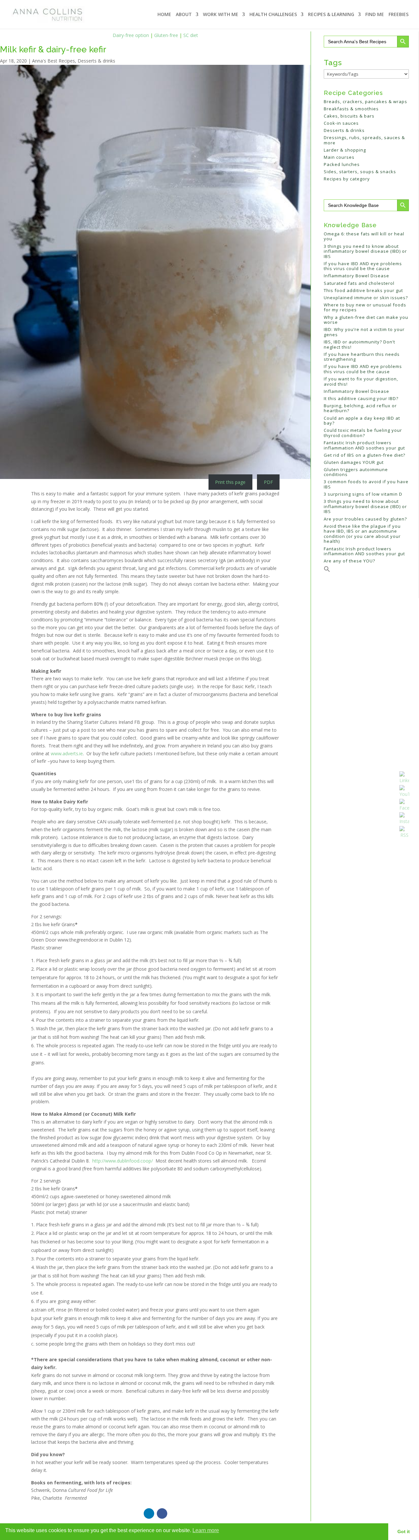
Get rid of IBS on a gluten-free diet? (364, 455)
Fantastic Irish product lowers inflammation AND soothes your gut (364, 445)
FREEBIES (399, 14)
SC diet (190, 35)
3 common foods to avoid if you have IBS (366, 484)
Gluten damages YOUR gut (354, 462)
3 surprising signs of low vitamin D (363, 494)
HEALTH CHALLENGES (273, 14)
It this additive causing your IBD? (361, 398)
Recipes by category (347, 179)
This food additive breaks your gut (363, 290)
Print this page (230, 482)
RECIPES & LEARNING (331, 14)
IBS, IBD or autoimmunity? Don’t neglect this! (359, 344)
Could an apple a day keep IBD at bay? (362, 420)
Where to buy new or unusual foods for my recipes (365, 307)
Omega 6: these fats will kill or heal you (364, 236)
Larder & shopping (345, 150)
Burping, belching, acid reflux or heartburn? (360, 408)
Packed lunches (342, 164)
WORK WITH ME (220, 14)
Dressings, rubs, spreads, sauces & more (364, 140)
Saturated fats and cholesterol (359, 283)
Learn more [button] (205, 1530)
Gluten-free (166, 35)
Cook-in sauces (341, 123)
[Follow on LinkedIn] (149, 1513)
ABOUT (184, 14)
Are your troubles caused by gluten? (365, 519)
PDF (268, 482)
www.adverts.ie (67, 753)
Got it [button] (403, 1531)
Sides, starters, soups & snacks (360, 171)
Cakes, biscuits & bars (349, 116)
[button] (327, 571)
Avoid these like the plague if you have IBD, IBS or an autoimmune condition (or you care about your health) (362, 533)
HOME (164, 14)
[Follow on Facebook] (162, 1513)
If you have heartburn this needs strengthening (362, 356)
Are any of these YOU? (349, 561)
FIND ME (374, 14)
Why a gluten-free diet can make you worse (366, 319)
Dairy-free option (131, 35)
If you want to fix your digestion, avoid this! (361, 381)
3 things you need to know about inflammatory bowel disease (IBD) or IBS (365, 251)
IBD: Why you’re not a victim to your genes (364, 332)
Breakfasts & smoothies (351, 109)
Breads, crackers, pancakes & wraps (365, 101)
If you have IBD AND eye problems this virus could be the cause (363, 266)
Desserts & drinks (96, 61)
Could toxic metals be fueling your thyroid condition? (363, 432)
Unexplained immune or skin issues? (366, 298)
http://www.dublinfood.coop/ (122, 1161)
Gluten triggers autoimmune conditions (356, 472)
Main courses (339, 157)
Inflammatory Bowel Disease (356, 276)
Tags (333, 62)
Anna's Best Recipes (53, 61)
